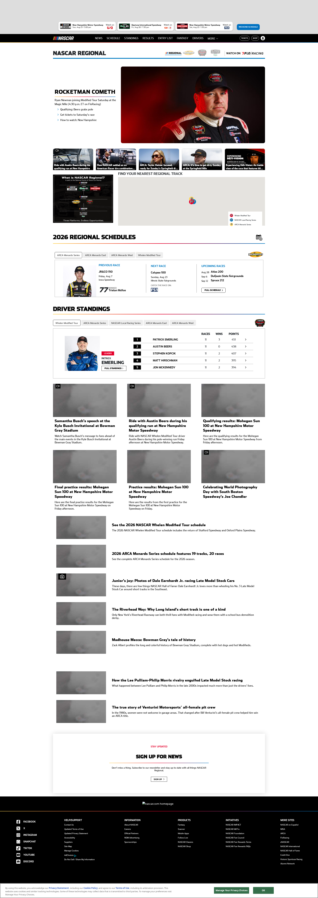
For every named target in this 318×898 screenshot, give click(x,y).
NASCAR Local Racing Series (126, 323)
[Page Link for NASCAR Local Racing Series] (215, 53)
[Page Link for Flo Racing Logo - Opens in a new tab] (252, 53)
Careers (127, 829)
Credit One (285, 855)
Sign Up (158, 779)
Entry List (165, 38)
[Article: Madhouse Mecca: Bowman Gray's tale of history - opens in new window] (81, 642)
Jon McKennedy (164, 367)
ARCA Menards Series (68, 255)
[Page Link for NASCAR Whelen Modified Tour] (202, 53)
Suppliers (68, 842)
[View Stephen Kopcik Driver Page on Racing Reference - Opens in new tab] (245, 353)
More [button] (211, 38)
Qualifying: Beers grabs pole (76, 109)
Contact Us (69, 825)
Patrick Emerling (165, 339)
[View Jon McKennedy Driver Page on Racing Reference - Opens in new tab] (245, 367)
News (99, 38)
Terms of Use (122, 888)
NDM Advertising (131, 838)
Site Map (68, 846)
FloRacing (284, 838)
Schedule (113, 38)
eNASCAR (284, 842)
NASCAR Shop (184, 846)
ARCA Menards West (122, 255)
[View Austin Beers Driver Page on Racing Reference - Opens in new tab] (245, 346)
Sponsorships (130, 842)
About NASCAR (131, 825)
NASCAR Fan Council (235, 838)
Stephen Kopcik (164, 353)
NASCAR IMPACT (233, 825)
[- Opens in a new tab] (83, 198)
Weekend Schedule (248, 27)
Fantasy (182, 38)
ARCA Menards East (95, 255)
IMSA (282, 829)
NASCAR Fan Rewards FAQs (238, 846)
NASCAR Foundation (235, 833)
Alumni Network (287, 863)
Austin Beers (162, 346)
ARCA (283, 833)
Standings (131, 38)
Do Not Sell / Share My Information (79, 859)
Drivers (198, 38)
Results (148, 38)
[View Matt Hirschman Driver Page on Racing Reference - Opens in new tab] (245, 360)
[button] (191, 201)
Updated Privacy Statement (76, 833)
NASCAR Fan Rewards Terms (238, 842)
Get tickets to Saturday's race (77, 114)
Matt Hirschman (165, 360)
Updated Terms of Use (74, 829)
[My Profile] (263, 38)
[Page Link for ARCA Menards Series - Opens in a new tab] (189, 53)
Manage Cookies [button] (71, 851)
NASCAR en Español (289, 825)
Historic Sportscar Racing (291, 859)
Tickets (244, 38)
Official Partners (131, 833)
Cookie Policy (90, 888)
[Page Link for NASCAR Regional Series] (173, 53)
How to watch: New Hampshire (78, 120)
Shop (255, 38)
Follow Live (183, 838)
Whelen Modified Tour (149, 255)
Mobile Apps (183, 833)
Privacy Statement (59, 888)
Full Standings (113, 368)
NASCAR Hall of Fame (290, 851)
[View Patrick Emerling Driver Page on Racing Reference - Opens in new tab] (245, 339)
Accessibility (69, 838)
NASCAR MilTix (232, 829)
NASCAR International (290, 846)
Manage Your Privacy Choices (232, 890)
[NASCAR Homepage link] (159, 801)
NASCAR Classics (185, 842)
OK (263, 890)
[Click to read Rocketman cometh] (193, 104)
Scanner (181, 829)
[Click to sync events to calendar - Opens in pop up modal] (259, 237)
